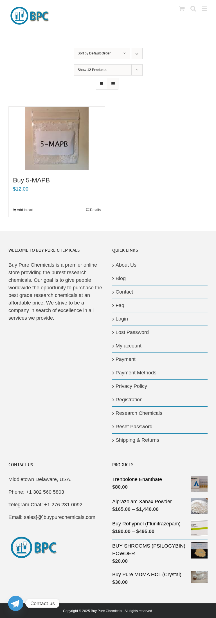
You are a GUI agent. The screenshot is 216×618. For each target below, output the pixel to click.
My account (128, 346)
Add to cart (25, 210)
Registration (129, 399)
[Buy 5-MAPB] (57, 138)
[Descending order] (137, 53)
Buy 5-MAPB (31, 180)
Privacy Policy (131, 386)
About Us (126, 265)
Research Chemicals (139, 413)
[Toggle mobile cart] (182, 9)
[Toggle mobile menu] (205, 9)
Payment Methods (136, 373)
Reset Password (134, 426)
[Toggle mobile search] (193, 9)
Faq (120, 305)
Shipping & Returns (137, 440)
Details (95, 210)
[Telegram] (15, 603)
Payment (126, 359)
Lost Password (132, 332)
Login (122, 319)
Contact (124, 292)
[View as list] (112, 83)
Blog (121, 278)
